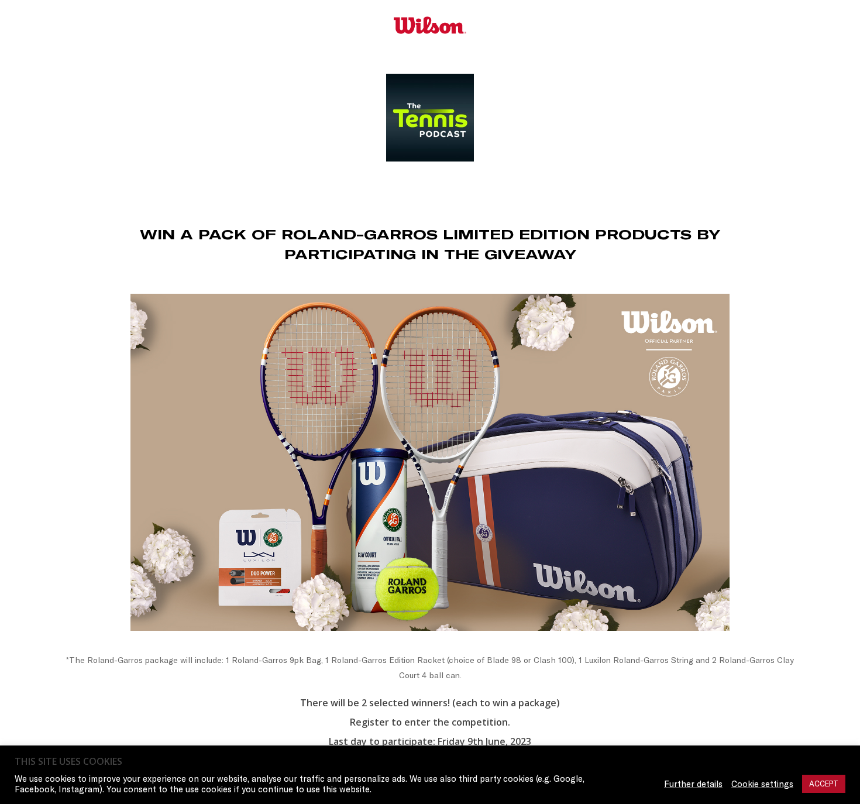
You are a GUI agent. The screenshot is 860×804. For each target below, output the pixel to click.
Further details (693, 784)
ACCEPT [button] (823, 783)
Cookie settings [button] (762, 784)
